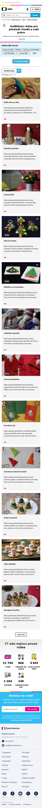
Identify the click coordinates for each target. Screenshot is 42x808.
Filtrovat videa (22, 61)
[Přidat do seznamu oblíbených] (37, 80)
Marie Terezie (16, 20)
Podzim (18, 50)
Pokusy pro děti (8, 50)
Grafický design (9, 53)
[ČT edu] (7, 10)
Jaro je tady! (23, 53)
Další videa (21, 635)
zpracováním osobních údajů (20, 720)
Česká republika (32, 20)
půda (23, 20)
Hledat (35, 15)
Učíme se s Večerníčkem (31, 50)
